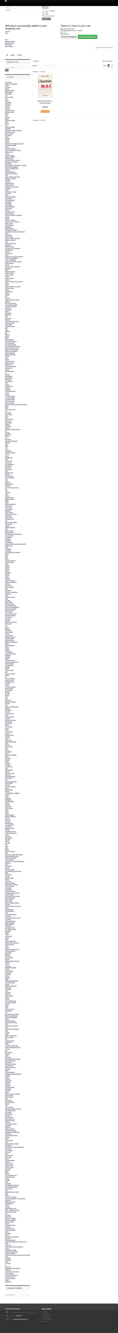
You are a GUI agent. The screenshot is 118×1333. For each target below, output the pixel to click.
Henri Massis (8, 198)
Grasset (7, 733)
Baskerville (8, 314)
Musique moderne (10, 110)
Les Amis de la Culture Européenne (14, 1147)
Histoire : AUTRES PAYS (12, 168)
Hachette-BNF (9, 790)
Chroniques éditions (10, 560)
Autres (7, 85)
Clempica (7, 486)
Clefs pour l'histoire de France (13, 1109)
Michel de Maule (9, 663)
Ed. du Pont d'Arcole (10, 344)
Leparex (7, 394)
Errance (7, 1004)
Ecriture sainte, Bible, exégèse (13, 261)
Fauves (7, 384)
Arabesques (8, 1133)
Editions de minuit (10, 660)
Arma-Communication (11, 306)
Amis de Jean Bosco (10, 303)
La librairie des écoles (11, 833)
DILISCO (7, 829)
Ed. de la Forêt (9, 1155)
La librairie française (10, 653)
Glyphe (7, 577)
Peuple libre (8, 623)
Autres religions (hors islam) (12, 177)
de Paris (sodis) (9, 670)
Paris (6, 241)
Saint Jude (8, 881)
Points (6, 559)
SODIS (7, 643)
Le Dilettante (8, 1011)
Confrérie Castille (9, 1040)
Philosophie (8, 1217)
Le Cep (7, 1248)
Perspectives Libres (10, 786)
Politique (7, 218)
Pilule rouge (8, 1080)
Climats (7, 997)
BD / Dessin (8, 135)
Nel (6, 411)
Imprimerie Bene (9, 371)
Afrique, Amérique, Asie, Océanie (14, 281)
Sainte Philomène (9, 922)
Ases (6, 494)
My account (46, 1309)
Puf (6, 431)
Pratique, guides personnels (12, 238)
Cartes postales (9, 97)
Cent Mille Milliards (10, 776)
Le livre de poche (9, 716)
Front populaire (9, 1273)
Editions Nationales (10, 354)
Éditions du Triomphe (10, 609)
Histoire (7, 153)
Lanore (7, 834)
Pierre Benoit (8, 208)
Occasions (8, 193)
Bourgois (7, 692)
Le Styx (7, 393)
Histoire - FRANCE (10, 157)
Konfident (7, 579)
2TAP (6, 1193)
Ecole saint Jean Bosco (11, 1025)
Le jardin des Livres (10, 831)
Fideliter (7, 359)
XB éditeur (8, 931)
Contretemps (8, 889)
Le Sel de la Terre (9, 1228)
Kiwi (6, 844)
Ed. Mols (7, 693)
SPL (6, 447)
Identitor (7, 369)
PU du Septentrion (10, 678)
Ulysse (7, 456)
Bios (6, 1050)
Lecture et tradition (10, 1253)
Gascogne (8, 966)
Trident (7, 1044)
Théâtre (7, 276)
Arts (6, 125)
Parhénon (7, 1115)
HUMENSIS (8, 800)
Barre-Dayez (8, 313)
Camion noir (8, 318)
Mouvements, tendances (11, 167)
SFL (6, 296)
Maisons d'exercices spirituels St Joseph (16, 404)
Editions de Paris (9, 640)
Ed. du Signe (8, 469)
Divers (6, 100)
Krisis (6, 481)
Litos (6, 768)
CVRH (6, 502)
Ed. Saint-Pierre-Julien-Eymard (13, 534)
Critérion (7, 565)
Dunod (6, 756)
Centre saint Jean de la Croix (13, 918)
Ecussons (7, 87)
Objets (7, 113)
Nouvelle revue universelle (12, 1236)
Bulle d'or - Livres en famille (12, 1094)
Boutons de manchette (11, 84)
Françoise (7, 1266)
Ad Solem (7, 763)
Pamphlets (8, 226)
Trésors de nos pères (10, 1197)
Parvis (6, 1138)
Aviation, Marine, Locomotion (13, 286)
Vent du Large (8, 457)
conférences (8, 102)
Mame (6, 564)
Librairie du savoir (9, 1120)
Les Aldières (8, 537)
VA (6, 677)
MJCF (6, 407)
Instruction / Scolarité (11, 192)
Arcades (7, 1054)
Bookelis (7, 760)
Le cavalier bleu (9, 665)
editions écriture (9, 497)
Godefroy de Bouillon (10, 366)
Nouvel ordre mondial (10, 1212)
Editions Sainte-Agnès (11, 522)
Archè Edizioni (9, 291)
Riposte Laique (9, 472)
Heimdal (7, 295)
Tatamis (7, 575)
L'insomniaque (9, 509)
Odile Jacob (8, 740)
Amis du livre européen (11, 304)
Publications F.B (9, 519)
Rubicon (7, 496)
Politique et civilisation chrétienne (14, 256)
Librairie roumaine (9, 1102)
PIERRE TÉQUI (9, 638)
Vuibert (7, 841)
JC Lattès (7, 712)
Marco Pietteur (9, 808)
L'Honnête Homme (10, 927)
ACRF (6, 1024)
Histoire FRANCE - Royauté (12, 160)
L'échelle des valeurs (10, 1250)
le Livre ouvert (9, 635)
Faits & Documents (10, 1225)
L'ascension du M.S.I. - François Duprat (45, 102)
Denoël (7, 648)
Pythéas (7, 432)
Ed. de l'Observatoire (10, 1001)
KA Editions (8, 826)
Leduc (6, 846)
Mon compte (8, 44)
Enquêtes (7, 138)
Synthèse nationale (10, 452)
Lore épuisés (8, 466)
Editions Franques (10, 353)
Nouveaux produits (10, 41)
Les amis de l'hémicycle (11, 1275)
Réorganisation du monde (12, 1143)
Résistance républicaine (11, 1016)
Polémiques (8, 426)
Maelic (7, 1070)
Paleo (6, 1030)
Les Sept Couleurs (10, 396)
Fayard (7, 730)
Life (6, 625)
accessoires (8, 82)
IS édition (7, 765)
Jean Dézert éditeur (10, 1110)
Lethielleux (8, 758)
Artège (7, 725)
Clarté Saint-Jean (9, 323)
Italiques (7, 374)
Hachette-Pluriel (9, 735)
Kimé (6, 555)
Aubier (6, 1006)
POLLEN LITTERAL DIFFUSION (14, 854)
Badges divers (9, 92)
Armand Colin (8, 721)
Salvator (7, 876)
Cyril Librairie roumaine (11, 1187)
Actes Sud (8, 994)
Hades (6, 715)
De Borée (7, 667)
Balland (7, 668)
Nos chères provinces (11, 341)
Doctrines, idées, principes (12, 221)
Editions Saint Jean (10, 1067)
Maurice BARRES (10, 206)
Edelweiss (8, 1082)
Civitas (7, 946)
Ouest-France (8, 414)
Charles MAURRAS (10, 197)
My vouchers (45, 1321)
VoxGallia (7, 1069)
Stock (6, 743)
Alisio (6, 848)
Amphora (7, 1137)
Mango (7, 570)
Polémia (7, 424)
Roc (6, 437)
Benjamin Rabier (9, 183)
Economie (7, 1215)
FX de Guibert (9, 731)
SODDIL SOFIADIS (10, 816)
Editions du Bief (9, 680)
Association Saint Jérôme (12, 1014)
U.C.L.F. (7, 454)
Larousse (7, 736)
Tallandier (7, 657)
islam (6, 175)
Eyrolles (7, 708)
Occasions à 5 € (9, 213)
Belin (6, 853)
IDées (6, 471)
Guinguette (8, 103)
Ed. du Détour (8, 690)
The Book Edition (9, 1087)
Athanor (7, 795)
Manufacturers (14, 1288)
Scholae (7, 1032)
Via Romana (8, 874)
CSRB (6, 934)
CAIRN (7, 1205)
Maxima (7, 791)
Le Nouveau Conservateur (12, 1271)
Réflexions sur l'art (10, 132)
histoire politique (9, 225)
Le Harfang (8, 1258)
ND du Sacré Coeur (10, 409)
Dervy (6, 1153)
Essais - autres (9, 275)
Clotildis (7, 937)
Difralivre (7, 334)
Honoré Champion (10, 477)
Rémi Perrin (8, 434)
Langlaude (8, 389)
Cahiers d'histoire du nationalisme (14, 1246)
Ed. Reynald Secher (10, 605)
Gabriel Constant (9, 363)
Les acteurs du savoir (11, 613)
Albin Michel (8, 723)
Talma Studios (9, 783)
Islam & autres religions (11, 173)
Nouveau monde (9, 713)
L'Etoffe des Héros (10, 1177)
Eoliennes (7, 863)
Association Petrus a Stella (12, 896)
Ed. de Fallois (8, 726)
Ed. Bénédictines (9, 911)
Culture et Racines (10, 580)
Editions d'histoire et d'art (11, 348)
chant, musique (9, 133)
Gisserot (7, 584)
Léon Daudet (8, 205)
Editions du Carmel (10, 637)
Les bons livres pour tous (12, 487)
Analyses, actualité (10, 220)
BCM (6, 316)
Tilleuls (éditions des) (10, 1208)
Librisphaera (8, 1145)
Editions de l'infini (9, 499)
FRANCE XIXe (9, 158)
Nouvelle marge (9, 1065)
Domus (7, 908)
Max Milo (7, 839)
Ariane (6, 810)
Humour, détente (9, 1222)
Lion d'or (7, 1049)
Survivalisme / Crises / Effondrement (15, 231)
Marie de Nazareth (10, 898)
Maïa (6, 1190)
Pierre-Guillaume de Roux (12, 856)
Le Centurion (8, 888)
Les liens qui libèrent (10, 1002)
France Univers (9, 476)
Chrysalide (8, 1125)
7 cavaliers (8, 919)
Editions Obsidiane (10, 527)
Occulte (7, 216)
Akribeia (7, 301)
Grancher (7, 805)
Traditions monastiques (11, 592)
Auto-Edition (8, 309)
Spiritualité (8, 245)
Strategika (8, 1090)
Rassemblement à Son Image (13, 871)
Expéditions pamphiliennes (12, 1132)
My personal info (47, 1319)
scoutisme (8, 188)
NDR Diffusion (9, 1203)
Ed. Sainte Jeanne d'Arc (11, 1045)
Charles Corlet (9, 1165)
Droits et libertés (9, 587)
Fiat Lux (7, 818)
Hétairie (7, 959)
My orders (45, 1311)
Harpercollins (8, 778)
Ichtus (6, 1142)
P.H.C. (6, 416)
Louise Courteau (9, 815)
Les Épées (8, 1260)
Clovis (6, 864)
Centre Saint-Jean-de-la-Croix (13, 906)
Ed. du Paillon (9, 1114)
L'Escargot (8, 916)
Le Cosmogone (9, 1107)
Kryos (6, 697)
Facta (6, 358)
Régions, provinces (10, 240)
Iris (6, 373)
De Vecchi (8, 467)
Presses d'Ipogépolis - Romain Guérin (15, 1198)
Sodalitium (8, 540)
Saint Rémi (8, 439)
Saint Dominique (9, 944)
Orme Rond (8, 412)
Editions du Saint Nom (11, 351)
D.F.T (6, 529)
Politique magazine (10, 1278)
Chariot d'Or (8, 806)
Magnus (7, 675)
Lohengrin (7, 1075)
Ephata (7, 788)
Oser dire (7, 821)
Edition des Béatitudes (11, 1017)
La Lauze (7, 1207)
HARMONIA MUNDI (10, 967)
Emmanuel (8, 594)
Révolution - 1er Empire (11, 162)
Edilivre (7, 1195)
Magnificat (8, 572)
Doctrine (7, 251)
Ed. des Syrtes (9, 971)
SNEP (6, 446)
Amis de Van (8, 524)
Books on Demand (10, 673)
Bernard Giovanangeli (11, 781)
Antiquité (7, 170)
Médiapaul (8, 655)
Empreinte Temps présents (12, 893)
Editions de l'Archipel (10, 741)
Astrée (7, 1077)
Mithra (6, 406)
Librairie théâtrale (9, 1160)
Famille (7, 140)
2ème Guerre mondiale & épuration (14, 143)
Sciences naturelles (10, 1220)
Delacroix (7, 331)
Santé (6, 233)
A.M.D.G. (7, 298)
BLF (6, 489)
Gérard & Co (8, 364)
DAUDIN (7, 574)
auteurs (13, 55)
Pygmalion (8, 992)
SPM (6, 383)
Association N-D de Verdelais (13, 1059)
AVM (6, 589)
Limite (6, 1256)
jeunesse (7, 117)
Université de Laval (10, 941)
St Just (7, 449)
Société (7, 280)
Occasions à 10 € (9, 211)
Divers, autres (9, 223)
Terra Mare (8, 590)
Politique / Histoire (10, 120)
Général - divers (9, 185)
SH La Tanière (9, 632)
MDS (6, 557)
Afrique (7, 285)
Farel (6, 595)
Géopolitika (8, 1089)
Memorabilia (8, 952)
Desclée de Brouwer (10, 720)
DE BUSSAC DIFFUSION (12, 1029)
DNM (6, 939)
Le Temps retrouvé (10, 951)
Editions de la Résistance (12, 349)
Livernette (7, 1085)
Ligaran (7, 685)
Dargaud (7, 567)
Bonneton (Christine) (10, 702)
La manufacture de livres (11, 662)
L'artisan (7, 771)
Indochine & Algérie (10, 148)
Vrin (6, 520)
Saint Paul (8, 618)
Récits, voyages (9, 278)
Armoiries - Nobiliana (10, 1218)
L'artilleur (7, 718)
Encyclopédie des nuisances (12, 552)
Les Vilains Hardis (10, 399)
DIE (6, 333)
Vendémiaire (8, 972)
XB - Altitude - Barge (10, 929)
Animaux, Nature (9, 288)
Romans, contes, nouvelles (12, 266)
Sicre (6, 444)
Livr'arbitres (8, 1183)
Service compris (9, 1167)
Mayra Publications (10, 1060)
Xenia (6, 547)
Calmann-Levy (9, 746)
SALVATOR (8, 866)
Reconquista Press (10, 1021)
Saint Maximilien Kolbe (11, 441)
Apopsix (7, 525)
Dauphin (7, 984)
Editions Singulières (10, 504)
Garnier (7, 658)
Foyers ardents (9, 1163)
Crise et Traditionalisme (11, 258)
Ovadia (7, 1178)
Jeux (6, 95)
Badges (7, 89)
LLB (6, 479)
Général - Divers (9, 246)
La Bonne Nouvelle (10, 891)
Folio (6, 698)
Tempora (7, 1162)
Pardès (7, 1019)
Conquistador (8, 324)
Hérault (7, 1158)
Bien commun (8, 901)
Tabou (6, 1243)
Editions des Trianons (11, 514)
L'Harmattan (8, 379)
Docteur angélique (10, 883)
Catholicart (8, 1200)
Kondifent (7, 1079)
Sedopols (7, 442)
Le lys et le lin (9, 1188)
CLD (6, 672)
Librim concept (9, 512)
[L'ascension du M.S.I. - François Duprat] (45, 86)
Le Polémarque (9, 957)
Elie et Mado (8, 1052)
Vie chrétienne (9, 250)
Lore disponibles (9, 464)
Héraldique (8, 128)
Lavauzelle (8, 798)
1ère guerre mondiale (10, 145)
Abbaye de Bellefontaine (11, 707)
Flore (6, 1099)
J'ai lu (6, 991)
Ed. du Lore (8, 462)
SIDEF (7, 501)
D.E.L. (6, 329)
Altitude (7, 932)
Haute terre (8, 482)
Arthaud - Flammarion (11, 986)
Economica (8, 1057)
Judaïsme (7, 180)
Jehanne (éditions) (10, 1072)
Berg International (9, 645)
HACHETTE (8, 710)
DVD (6, 115)
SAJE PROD (8, 602)
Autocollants (8, 94)
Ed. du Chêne (8, 1150)
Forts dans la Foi (9, 361)
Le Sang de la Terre (10, 391)
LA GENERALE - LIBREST (12, 793)
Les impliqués (8, 381)
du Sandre (8, 974)
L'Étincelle (8, 1270)
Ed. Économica (9, 535)
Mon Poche (8, 700)
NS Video (7, 600)
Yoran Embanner (9, 859)
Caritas (7, 947)
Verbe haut (8, 956)
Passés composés (10, 851)
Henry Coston (8, 368)
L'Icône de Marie (9, 886)
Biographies (8, 163)
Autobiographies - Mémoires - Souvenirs (15, 165)
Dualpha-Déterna (9, 339)
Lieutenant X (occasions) (11, 187)
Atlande (7, 849)
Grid (109, 67)
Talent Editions (9, 770)
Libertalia (7, 977)
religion (7, 118)
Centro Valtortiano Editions (12, 903)
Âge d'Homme (9, 378)
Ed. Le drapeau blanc (10, 914)
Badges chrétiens (9, 90)
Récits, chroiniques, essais (12, 1210)
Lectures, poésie (9, 112)
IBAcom (7, 1170)
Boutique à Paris (9, 43)
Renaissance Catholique (11, 1251)
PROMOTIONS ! (9, 228)
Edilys (6, 1027)
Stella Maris (8, 451)
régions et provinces (10, 243)
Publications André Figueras (12, 429)
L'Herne (7, 999)
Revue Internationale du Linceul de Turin (16, 1241)
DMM (6, 873)
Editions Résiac (9, 532)
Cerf (6, 705)
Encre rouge (8, 1157)
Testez (7, 811)
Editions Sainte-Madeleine (12, 607)
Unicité (7, 964)
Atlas (6, 491)
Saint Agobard (9, 542)
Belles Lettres (8, 545)
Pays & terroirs (9, 419)
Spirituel (7, 107)
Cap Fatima (8, 1148)
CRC (6, 328)
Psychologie (8, 235)
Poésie (7, 270)
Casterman (8, 989)
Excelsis (7, 633)
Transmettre (8, 630)
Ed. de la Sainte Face (11, 1175)
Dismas (7, 336)
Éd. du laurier (8, 612)
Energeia (7, 474)
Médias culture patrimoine (12, 942)
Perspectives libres (10, 1240)
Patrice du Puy (9, 1097)
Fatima (7, 123)
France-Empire (9, 899)
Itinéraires (7, 492)
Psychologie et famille (11, 230)
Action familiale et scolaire (12, 300)
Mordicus (7, 745)
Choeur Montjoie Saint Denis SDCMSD (15, 544)
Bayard (7, 753)
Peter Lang (8, 421)
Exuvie (7, 813)
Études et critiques (10, 271)
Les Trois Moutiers (10, 398)
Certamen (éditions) (10, 921)
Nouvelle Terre (9, 823)
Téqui (6, 599)
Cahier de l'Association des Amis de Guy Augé (17, 1255)
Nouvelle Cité (8, 766)
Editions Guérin (9, 530)
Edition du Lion (9, 484)
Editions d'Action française (12, 961)
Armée (7, 147)
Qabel (6, 913)
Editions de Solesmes (11, 622)
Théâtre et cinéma (10, 127)
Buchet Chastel (9, 688)
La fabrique (8, 550)
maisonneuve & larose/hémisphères (14, 861)
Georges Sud (8, 461)
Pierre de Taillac (9, 562)
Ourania (7, 868)
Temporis (7, 683)
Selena (7, 554)
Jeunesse (7, 105)
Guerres (7, 142)
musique (7, 210)
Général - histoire (9, 155)
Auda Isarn (8, 308)
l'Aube (6, 979)
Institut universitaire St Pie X (12, 1047)
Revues (7, 436)
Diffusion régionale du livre (12, 949)
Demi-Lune (8, 819)
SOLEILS (7, 962)
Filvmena (7, 904)
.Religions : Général (10, 178)
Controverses (8, 253)
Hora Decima (8, 617)
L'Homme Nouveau (10, 597)
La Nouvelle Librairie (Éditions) (13, 1074)
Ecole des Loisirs (9, 1009)
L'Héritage (7, 1227)
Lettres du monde (9, 401)
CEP (6, 1105)
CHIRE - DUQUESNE (11, 1035)
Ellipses (7, 356)
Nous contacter (9, 46)
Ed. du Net (8, 1152)
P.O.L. (6, 417)
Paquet (7, 761)
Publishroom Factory (10, 1130)
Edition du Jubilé (9, 604)
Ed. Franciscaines (10, 869)
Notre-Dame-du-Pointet (11, 1135)
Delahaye (7, 1084)
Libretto (7, 695)
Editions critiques (9, 1128)
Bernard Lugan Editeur (11, 1022)
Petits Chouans (9, 1037)
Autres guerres (9, 152)
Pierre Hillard (8, 422)
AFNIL (6, 1172)
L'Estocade (8, 926)
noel (6, 1213)
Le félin (7, 976)
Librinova (7, 785)
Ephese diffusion (9, 924)
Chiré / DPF (8, 1042)
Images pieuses (9, 263)
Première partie (9, 909)
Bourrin (7, 647)
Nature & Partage (9, 828)
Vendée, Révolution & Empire (13, 150)
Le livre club (8, 507)
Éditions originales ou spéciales (13, 215)
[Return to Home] (7, 55)
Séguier (7, 969)
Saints (6, 255)
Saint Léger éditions (10, 615)
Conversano (8, 1062)
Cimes (6, 1055)
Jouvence (7, 836)
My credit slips (46, 1314)
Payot (6, 1007)
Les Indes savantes (10, 687)
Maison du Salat (9, 403)
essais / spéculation (10, 260)
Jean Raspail (8, 201)
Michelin (7, 569)
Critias (6, 1092)
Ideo (6, 780)
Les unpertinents (9, 824)
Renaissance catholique (11, 884)
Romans (7, 265)
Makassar (7, 1127)
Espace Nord (8, 506)
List (112, 67)
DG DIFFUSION (9, 801)
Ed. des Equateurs (10, 982)
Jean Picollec (8, 838)
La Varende (8, 203)
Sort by (35, 65)
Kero (6, 748)
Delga (6, 1182)
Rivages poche (9, 996)
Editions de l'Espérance (11, 642)
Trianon (7, 1104)
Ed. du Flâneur (9, 1140)
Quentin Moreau (9, 894)
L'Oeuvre (7, 388)
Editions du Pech (9, 610)
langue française (9, 273)
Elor (6, 1039)
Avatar (7, 311)
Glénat (7, 750)
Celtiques (7, 319)
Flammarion (8, 987)
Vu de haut (8, 1245)
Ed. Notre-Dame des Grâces (12, 346)
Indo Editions (8, 1100)
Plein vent (7, 775)
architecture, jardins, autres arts (13, 130)
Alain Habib (8, 1112)
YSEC (6, 459)
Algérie (7, 283)
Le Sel (6, 1034)
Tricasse (7, 1122)
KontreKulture (8, 376)
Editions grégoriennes (11, 582)
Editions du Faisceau (10, 1064)
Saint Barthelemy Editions (12, 1185)
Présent (7, 427)
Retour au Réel (9, 1095)
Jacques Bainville (9, 200)
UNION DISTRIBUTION (11, 981)
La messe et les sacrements (12, 248)
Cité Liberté (8, 1168)
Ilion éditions (8, 751)
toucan (7, 728)
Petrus (7, 627)
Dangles (7, 803)
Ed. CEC (7, 1180)
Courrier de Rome (9, 326)
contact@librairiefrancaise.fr (20, 1319)
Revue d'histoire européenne (12, 1268)
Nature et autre (9, 236)
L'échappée (8, 549)
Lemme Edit (8, 585)
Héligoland (8, 510)
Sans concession (9, 1119)
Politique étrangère (10, 172)
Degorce (7, 293)
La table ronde (9, 652)
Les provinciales (9, 878)
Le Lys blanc (8, 936)
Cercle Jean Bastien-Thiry (12, 321)
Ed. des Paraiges (9, 343)
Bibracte (7, 1173)
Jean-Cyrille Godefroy (11, 858)
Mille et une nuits (9, 773)
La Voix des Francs (10, 1276)
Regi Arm (7, 954)
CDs (6, 98)
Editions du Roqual (10, 1202)
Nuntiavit (7, 628)
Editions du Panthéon (11, 755)
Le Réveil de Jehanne (11, 1124)
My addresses (46, 1316)
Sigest (6, 796)
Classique (7, 108)
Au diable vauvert (9, 682)
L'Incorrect (8, 1263)
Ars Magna (8, 539)
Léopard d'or (8, 515)
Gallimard (7, 650)
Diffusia (7, 879)
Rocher (7, 738)
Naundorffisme (9, 1117)
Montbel (7, 703)
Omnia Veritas (9, 517)
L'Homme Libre (9, 386)
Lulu (6, 1012)
